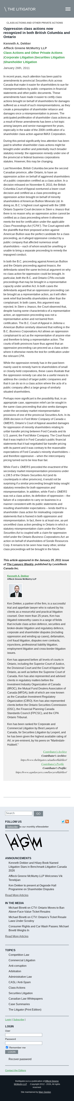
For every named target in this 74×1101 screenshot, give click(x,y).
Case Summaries (19, 1004)
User (7, 1030)
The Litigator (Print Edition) (25, 1009)
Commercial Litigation (22, 960)
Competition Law (19, 954)
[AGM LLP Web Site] (23, 853)
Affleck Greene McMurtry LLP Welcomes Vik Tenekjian (35, 878)
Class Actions (17, 987)
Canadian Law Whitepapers (26, 998)
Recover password (20, 1059)
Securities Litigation (50, 57)
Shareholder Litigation (20, 62)
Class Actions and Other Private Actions (35, 22)
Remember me (17, 1047)
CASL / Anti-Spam (20, 982)
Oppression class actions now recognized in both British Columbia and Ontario (36, 33)
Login (8, 1019)
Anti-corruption (18, 965)
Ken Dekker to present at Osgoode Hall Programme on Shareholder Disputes (32, 887)
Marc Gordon (45, 1092)
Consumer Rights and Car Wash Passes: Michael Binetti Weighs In (39, 928)
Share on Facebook (7, 789)
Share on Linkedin (24, 789)
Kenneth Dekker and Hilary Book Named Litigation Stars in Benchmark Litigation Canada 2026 (38, 866)
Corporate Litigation (19, 57)
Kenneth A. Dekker (17, 43)
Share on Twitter (16, 789)
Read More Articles (16, 895)
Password (10, 1039)
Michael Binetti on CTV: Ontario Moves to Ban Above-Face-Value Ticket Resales (36, 909)
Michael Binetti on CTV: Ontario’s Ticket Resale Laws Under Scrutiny (37, 919)
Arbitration (15, 971)
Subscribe (12, 826)
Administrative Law (20, 976)
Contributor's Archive (55, 751)
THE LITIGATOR (22, 9)
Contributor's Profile (52, 764)
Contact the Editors (15, 1070)
